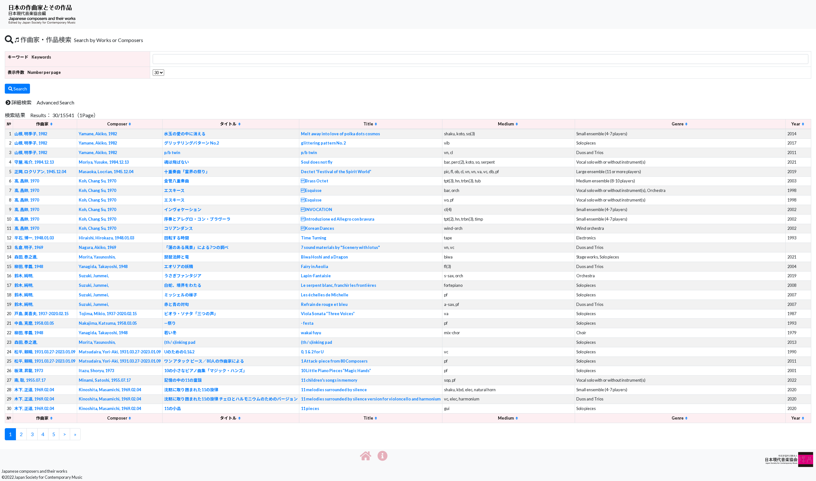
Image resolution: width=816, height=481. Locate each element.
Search (20, 88)
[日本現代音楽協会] (789, 459)
